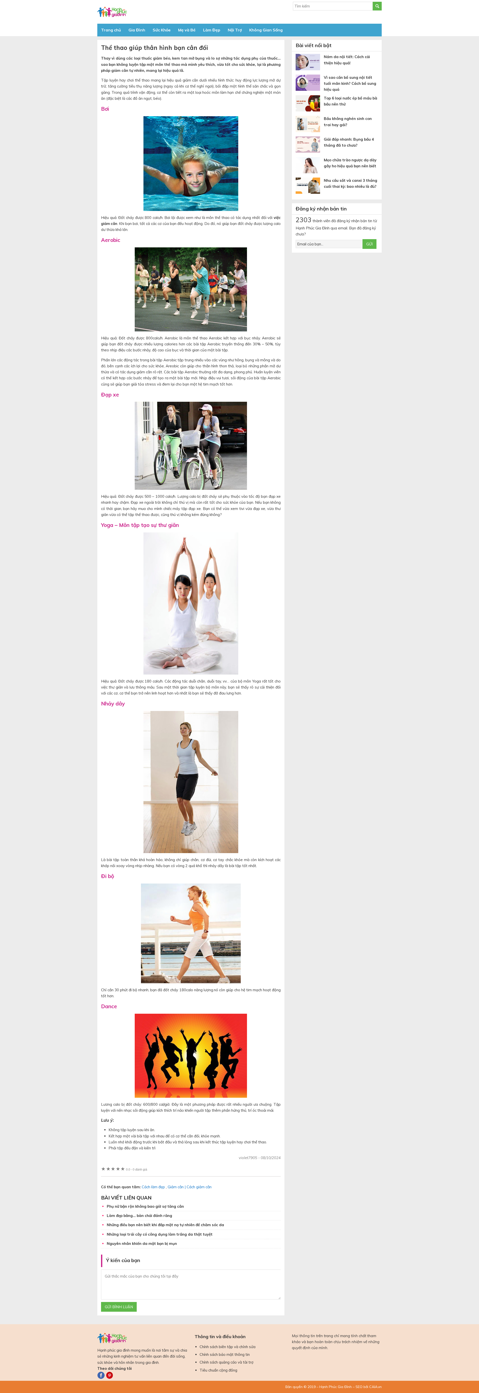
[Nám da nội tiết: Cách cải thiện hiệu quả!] (310, 63)
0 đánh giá (136, 1169)
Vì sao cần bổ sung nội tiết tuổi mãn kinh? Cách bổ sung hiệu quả (350, 83)
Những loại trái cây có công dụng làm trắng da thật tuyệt (160, 1234)
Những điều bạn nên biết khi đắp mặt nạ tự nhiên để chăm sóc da (165, 1224)
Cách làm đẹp (153, 1187)
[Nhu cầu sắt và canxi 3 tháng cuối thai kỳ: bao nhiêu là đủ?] (310, 187)
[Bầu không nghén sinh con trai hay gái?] (310, 125)
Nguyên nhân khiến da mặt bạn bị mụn (142, 1243)
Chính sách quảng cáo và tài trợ (226, 1362)
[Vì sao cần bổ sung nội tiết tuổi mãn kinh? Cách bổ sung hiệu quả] (310, 84)
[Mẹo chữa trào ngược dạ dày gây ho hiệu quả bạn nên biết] (310, 166)
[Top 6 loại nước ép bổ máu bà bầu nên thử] (310, 104)
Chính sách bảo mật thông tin (225, 1354)
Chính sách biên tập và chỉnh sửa (227, 1346)
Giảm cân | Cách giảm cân (190, 1187)
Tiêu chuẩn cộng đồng (218, 1370)
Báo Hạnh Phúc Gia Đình (142, 12)
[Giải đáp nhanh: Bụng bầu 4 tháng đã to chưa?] (310, 145)
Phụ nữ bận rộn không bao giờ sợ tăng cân (145, 1206)
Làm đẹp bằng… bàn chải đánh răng (139, 1215)
